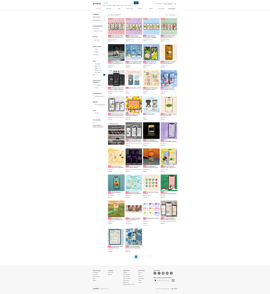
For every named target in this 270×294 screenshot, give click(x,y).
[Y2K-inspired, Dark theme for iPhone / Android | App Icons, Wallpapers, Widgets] (116, 78)
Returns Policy (126, 282)
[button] (104, 75)
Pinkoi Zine (95, 274)
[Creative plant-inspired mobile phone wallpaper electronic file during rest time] (134, 104)
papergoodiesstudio (112, 39)
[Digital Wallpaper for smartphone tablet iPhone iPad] (116, 52)
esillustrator (128, 65)
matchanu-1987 (146, 65)
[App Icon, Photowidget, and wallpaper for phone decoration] (151, 78)
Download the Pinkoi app (162, 280)
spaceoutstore (111, 195)
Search (136, 2)
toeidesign (110, 249)
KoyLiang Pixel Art (147, 195)
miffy (126, 5)
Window (94, 280)
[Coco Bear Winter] (151, 104)
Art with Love (146, 221)
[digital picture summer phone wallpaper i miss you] (169, 78)
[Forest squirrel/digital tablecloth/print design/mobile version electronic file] (134, 237)
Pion (104, 5)
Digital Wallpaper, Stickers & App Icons (98, 126)
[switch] (99, 17)
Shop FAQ (110, 274)
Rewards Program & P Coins (129, 284)
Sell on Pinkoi (159, 3)
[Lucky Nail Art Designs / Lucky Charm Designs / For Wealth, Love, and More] (134, 209)
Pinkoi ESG (140, 276)
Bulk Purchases (126, 274)
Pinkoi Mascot (141, 278)
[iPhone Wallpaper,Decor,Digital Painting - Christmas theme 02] (169, 130)
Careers (140, 280)
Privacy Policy (126, 280)
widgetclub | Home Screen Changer (116, 91)
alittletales (145, 91)
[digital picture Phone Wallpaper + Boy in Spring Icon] (169, 156)
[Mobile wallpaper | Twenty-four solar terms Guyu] (169, 104)
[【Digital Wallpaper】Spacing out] (116, 182)
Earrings (122, 5)
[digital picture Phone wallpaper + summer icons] (151, 52)
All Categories (96, 272)
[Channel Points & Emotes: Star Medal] (151, 182)
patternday (128, 117)
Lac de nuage (164, 65)
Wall (93, 278)
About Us (140, 272)
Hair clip (129, 5)
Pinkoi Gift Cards (96, 276)
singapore (115, 5)
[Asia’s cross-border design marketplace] (97, 3)
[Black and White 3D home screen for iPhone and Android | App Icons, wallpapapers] (116, 104)
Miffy (118, 5)
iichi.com (140, 282)
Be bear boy (163, 143)
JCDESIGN (128, 221)
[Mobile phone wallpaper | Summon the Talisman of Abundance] (169, 52)
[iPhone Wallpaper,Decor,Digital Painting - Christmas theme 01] (169, 182)
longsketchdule (111, 65)
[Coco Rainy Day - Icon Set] (134, 78)
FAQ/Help (125, 272)
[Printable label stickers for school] (151, 209)
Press (139, 274)
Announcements (126, 276)
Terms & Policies (126, 278)
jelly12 (127, 91)
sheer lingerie (109, 5)
